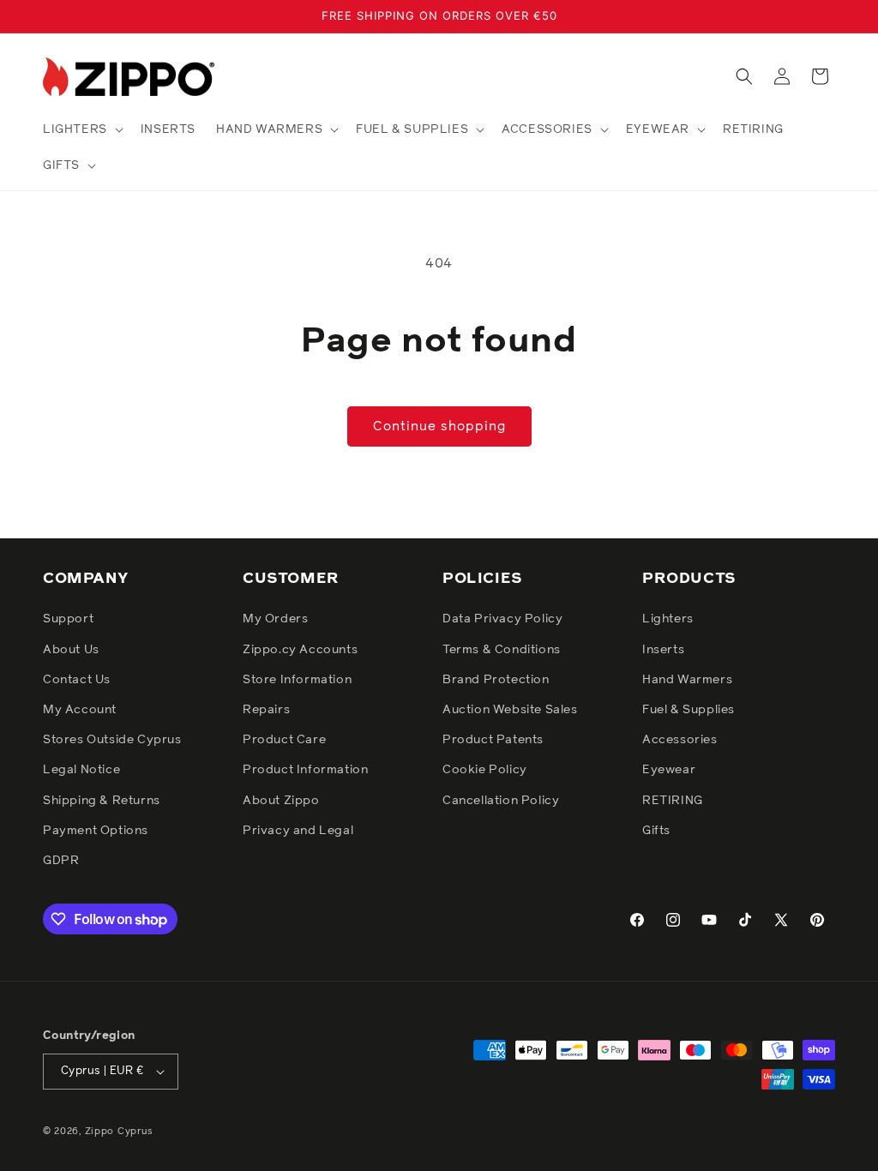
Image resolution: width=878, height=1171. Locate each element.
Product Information (305, 770)
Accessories (680, 740)
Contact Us (77, 680)
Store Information (297, 680)
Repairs (266, 710)
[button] (81, 129)
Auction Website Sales (510, 710)
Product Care (284, 740)
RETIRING (672, 801)
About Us (71, 650)
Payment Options (95, 831)
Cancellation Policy (500, 801)
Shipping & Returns (101, 801)
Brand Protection (496, 680)
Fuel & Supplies (688, 710)
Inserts (663, 650)
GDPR (61, 861)
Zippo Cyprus (119, 1131)
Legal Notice (81, 770)
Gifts (656, 831)
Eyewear (668, 770)
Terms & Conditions (501, 650)
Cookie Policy (484, 770)
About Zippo (281, 801)
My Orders (275, 619)
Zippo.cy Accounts (300, 650)
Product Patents (493, 740)
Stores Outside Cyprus (112, 740)
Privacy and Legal (298, 831)
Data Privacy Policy (502, 619)
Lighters (668, 619)
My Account (80, 710)
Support (68, 619)
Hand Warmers (687, 680)
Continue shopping (439, 426)
